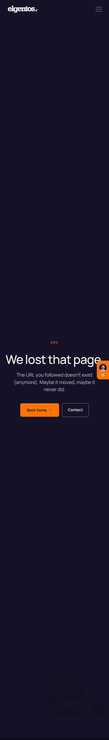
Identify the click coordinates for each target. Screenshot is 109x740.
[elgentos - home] (22, 9)
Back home (39, 410)
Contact (75, 409)
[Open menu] (99, 9)
